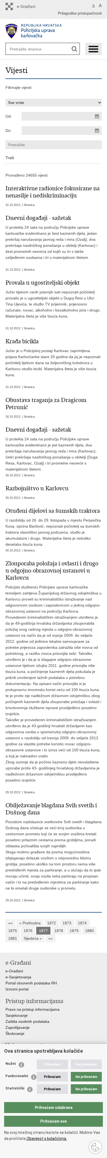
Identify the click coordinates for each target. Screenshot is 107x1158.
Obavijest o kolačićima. (46, 1138)
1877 (43, 930)
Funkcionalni (16, 1076)
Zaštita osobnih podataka (27, 1021)
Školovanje (14, 1033)
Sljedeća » (33, 938)
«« (10, 923)
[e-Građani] (28, 6)
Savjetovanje (16, 1015)
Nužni (10, 1063)
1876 (28, 930)
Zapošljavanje (17, 1027)
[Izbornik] (93, 49)
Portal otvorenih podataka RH (31, 983)
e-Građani (14, 971)
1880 (89, 930)
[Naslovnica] (53, 31)
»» (50, 938)
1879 (74, 930)
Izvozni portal (17, 989)
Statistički (14, 1088)
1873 (67, 923)
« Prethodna (30, 923)
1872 (51, 923)
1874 (82, 923)
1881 (12, 938)
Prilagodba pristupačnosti (80, 13)
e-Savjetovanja (18, 977)
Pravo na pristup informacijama (32, 1009)
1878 (58, 930)
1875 (12, 930)
